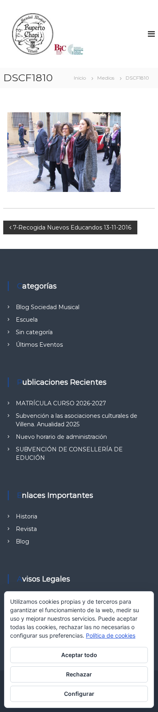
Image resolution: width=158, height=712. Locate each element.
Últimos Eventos (39, 344)
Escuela (27, 319)
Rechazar (79, 674)
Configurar (79, 693)
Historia (26, 516)
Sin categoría (34, 332)
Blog (22, 541)
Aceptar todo (79, 654)
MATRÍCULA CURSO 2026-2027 (61, 403)
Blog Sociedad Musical (47, 307)
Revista (26, 529)
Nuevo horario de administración (61, 436)
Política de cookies (110, 635)
